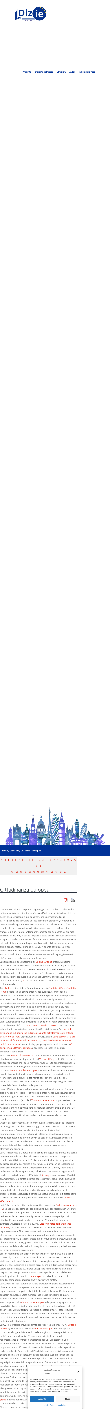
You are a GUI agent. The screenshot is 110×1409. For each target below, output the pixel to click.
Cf (25, 872)
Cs (60, 872)
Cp (52, 872)
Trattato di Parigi (57, 988)
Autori (72, 72)
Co (47, 872)
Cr (56, 872)
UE (23, 980)
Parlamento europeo (66, 1205)
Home (5, 850)
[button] (78, 1371)
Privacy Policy (61, 1405)
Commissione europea (32, 1302)
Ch (30, 872)
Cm (42, 872)
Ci (34, 872)
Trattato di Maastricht (22, 1055)
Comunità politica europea (23, 1070)
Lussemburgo (34, 1276)
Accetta (42, 1399)
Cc (17, 872)
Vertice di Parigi (47, 1059)
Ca (12, 872)
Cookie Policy (49, 1405)
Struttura (61, 72)
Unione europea (44, 961)
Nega (67, 1399)
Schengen (46, 1175)
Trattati (8, 988)
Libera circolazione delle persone (41, 1025)
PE (2, 1208)
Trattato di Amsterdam (42, 1100)
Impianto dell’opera (44, 72)
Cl (38, 872)
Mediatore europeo (43, 1328)
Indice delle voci (87, 72)
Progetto (27, 72)
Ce (21, 872)
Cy (65, 872)
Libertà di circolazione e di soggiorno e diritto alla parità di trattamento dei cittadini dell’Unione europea (37, 1033)
